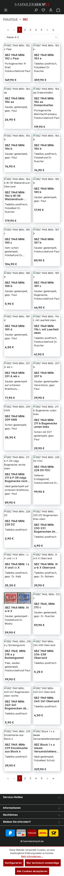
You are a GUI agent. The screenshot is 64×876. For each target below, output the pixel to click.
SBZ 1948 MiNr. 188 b (15, 284)
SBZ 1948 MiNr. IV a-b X (17, 609)
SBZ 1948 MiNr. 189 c (44, 284)
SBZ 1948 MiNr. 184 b (15, 147)
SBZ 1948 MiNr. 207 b (44, 374)
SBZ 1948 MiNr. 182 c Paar (15, 56)
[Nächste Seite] (47, 30)
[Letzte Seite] (53, 30)
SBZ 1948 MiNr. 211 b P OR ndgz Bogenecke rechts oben (17, 478)
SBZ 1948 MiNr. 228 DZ (15, 522)
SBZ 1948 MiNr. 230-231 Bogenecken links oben (46, 528)
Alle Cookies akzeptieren (32, 871)
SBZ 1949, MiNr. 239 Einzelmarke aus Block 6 (16, 748)
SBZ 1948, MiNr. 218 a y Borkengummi (15, 654)
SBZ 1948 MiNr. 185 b (44, 190)
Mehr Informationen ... (32, 856)
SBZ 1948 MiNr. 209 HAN (15, 418)
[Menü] (5, 10)
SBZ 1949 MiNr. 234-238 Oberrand (44, 654)
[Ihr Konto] (51, 10)
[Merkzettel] (43, 10)
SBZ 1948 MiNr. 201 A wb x (15, 374)
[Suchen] (36, 10)
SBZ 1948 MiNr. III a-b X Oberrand (46, 566)
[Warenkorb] (58, 10)
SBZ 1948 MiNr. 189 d (15, 327)
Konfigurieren (13, 862)
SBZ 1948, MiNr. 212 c (44, 605)
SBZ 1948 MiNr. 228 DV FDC (44, 468)
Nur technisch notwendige (43, 862)
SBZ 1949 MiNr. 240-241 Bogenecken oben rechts (17, 705)
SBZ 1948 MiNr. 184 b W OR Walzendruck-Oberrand (15, 196)
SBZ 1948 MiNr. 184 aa (15, 100)
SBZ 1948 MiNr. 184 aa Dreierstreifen (44, 102)
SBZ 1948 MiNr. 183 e (44, 56)
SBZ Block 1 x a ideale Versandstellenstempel (46, 748)
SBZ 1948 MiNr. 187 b (44, 241)
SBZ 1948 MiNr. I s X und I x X (17, 566)
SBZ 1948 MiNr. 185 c (15, 241)
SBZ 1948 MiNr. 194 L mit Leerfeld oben (46, 329)
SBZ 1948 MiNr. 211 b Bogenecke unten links (45, 423)
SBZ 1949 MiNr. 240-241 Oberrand (46, 699)
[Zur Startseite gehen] (32, 4)
